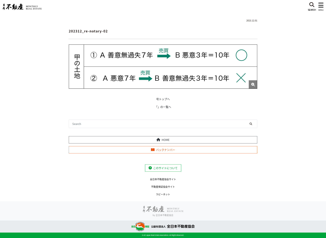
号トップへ (163, 99)
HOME (165, 140)
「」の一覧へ (163, 107)
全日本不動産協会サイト (163, 179)
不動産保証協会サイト (163, 186)
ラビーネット (163, 194)
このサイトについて (165, 168)
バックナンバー (165, 150)
